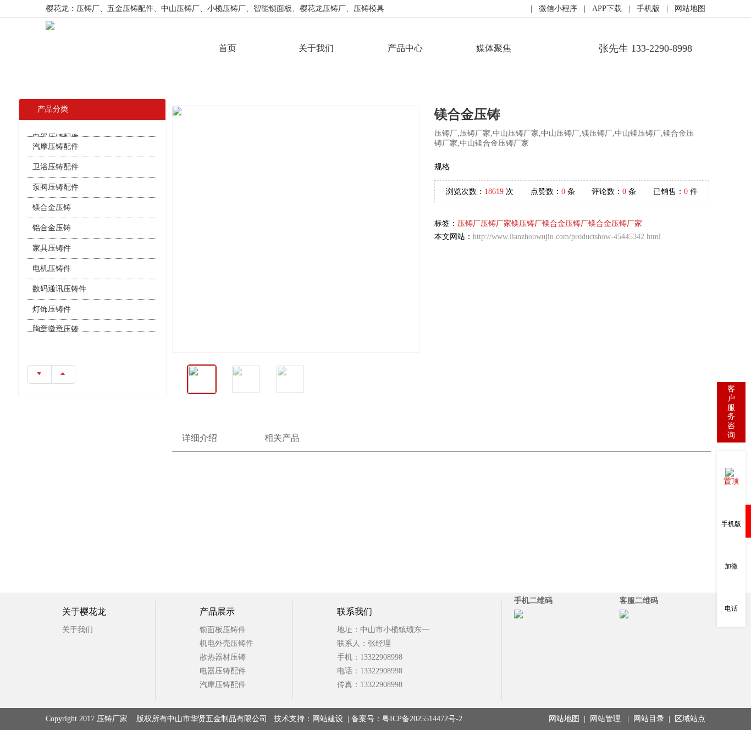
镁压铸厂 (526, 223)
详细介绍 (199, 438)
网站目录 (648, 719)
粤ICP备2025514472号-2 (422, 719)
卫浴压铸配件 (55, 158)
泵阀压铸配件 (55, 179)
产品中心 (405, 48)
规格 (442, 167)
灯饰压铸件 (51, 301)
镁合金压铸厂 (565, 223)
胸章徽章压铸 (55, 321)
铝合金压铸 (51, 219)
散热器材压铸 (223, 657)
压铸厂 (469, 223)
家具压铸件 (51, 240)
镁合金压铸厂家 (615, 223)
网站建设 (327, 719)
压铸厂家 (496, 223)
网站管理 (605, 719)
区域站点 (690, 719)
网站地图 (564, 719)
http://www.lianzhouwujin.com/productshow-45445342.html (567, 237)
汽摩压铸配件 (55, 138)
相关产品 (282, 438)
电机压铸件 (51, 260)
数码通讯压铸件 (59, 280)
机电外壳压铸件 (226, 643)
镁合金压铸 (51, 199)
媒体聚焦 (493, 48)
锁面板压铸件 (223, 630)
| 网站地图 (682, 8)
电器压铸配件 (223, 671)
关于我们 (316, 48)
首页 (227, 48)
